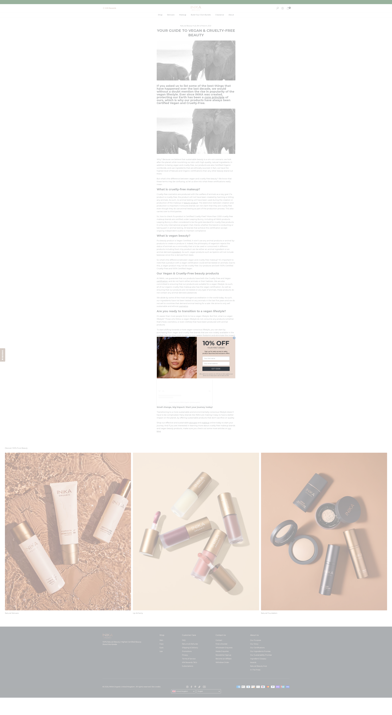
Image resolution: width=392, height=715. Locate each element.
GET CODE (216, 369)
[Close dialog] (234, 338)
